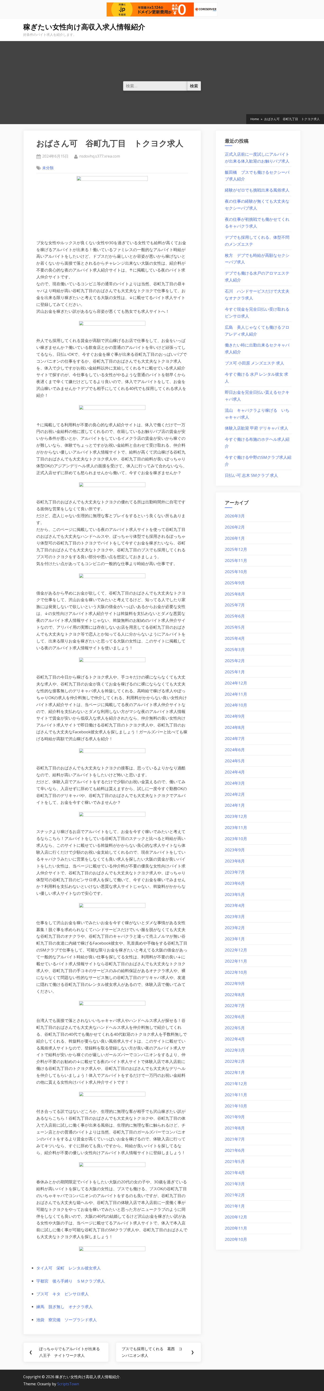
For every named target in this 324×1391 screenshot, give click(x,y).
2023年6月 (235, 883)
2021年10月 (236, 1106)
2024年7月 (235, 738)
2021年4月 (235, 1172)
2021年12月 (236, 1083)
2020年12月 (236, 1217)
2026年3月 (235, 516)
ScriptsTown (68, 1383)
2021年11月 (236, 1094)
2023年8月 (235, 861)
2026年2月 (235, 527)
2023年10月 (236, 838)
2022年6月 (235, 1016)
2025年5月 (235, 627)
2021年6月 (235, 1150)
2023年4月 (235, 905)
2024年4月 (235, 772)
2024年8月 (235, 727)
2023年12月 (236, 816)
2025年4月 (235, 638)
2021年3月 (235, 1183)
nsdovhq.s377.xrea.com (99, 156)
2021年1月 (235, 1206)
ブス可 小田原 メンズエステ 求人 (254, 363)
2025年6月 (235, 616)
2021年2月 (235, 1195)
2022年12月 (236, 950)
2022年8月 (235, 994)
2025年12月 (236, 549)
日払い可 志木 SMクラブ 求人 (251, 475)
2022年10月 (236, 972)
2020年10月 (236, 1239)
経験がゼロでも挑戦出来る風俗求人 (257, 190)
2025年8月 (235, 594)
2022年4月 (235, 1039)
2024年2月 (235, 794)
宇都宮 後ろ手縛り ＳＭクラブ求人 (70, 1281)
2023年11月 (236, 827)
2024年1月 (235, 805)
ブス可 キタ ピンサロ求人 (62, 1294)
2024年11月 (236, 694)
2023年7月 (235, 872)
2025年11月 (236, 560)
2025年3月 (235, 649)
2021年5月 (235, 1161)
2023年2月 (235, 927)
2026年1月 (235, 538)
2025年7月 (235, 605)
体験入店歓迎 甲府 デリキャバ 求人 (256, 428)
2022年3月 (235, 1050)
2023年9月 (235, 849)
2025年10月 (236, 571)
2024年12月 (236, 683)
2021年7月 (235, 1139)
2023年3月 (235, 916)
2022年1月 (235, 1072)
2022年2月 (235, 1061)
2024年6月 (235, 749)
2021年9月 (235, 1116)
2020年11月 (236, 1228)
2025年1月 (235, 671)
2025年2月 (235, 660)
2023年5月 (235, 894)
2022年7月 (235, 1005)
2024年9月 (235, 716)
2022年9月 (235, 983)
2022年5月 (235, 1027)
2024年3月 (235, 783)
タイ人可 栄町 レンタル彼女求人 (68, 1268)
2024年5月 (235, 760)
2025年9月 (235, 582)
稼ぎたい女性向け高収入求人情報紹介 (84, 27)
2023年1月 (235, 938)
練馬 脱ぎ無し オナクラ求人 (64, 1306)
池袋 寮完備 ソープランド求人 (66, 1319)
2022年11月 (236, 961)
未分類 (48, 167)
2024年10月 (236, 705)
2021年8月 (235, 1128)
